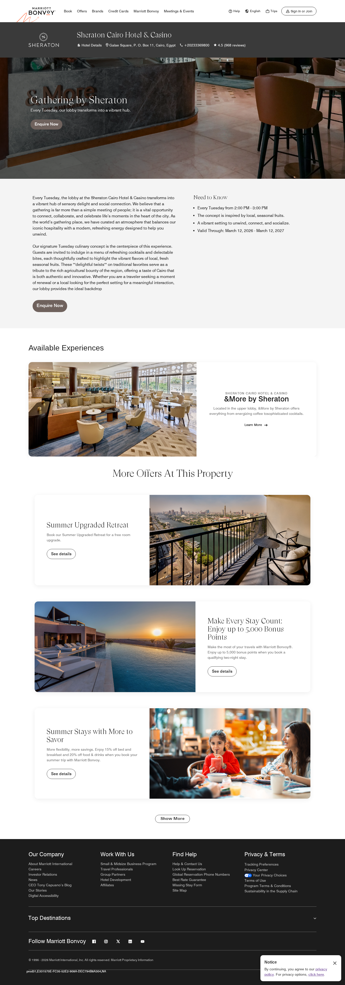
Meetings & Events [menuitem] (179, 11)
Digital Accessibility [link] (44, 896)
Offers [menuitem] (82, 11)
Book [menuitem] (68, 11)
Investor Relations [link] (43, 874)
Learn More (253, 425)
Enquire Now (46, 124)
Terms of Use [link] (255, 880)
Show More (172, 819)
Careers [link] (35, 869)
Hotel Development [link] (116, 880)
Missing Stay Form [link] (187, 885)
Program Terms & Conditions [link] (267, 886)
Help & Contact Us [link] (187, 864)
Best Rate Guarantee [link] (189, 880)
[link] (233, 11)
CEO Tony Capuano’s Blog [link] (50, 885)
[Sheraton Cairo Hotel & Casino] (44, 40)
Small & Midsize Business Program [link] (128, 864)
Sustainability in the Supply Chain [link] (271, 891)
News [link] (33, 880)
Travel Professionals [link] (117, 869)
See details (61, 553)
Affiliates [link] (107, 885)
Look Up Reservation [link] (189, 869)
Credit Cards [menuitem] (118, 11)
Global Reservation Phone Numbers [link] (201, 874)
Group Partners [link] (113, 874)
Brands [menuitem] (97, 11)
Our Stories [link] (38, 890)
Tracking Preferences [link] (261, 864)
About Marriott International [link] (50, 864)
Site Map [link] (180, 890)
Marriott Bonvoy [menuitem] (146, 11)
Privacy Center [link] (256, 870)
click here (316, 974)
